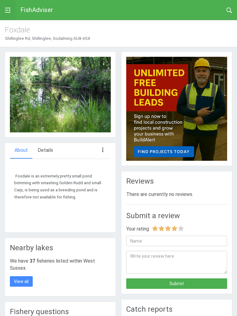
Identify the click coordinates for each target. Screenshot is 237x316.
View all (21, 281)
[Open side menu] (7, 10)
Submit (176, 283)
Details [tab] (45, 150)
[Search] (229, 10)
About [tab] (21, 150)
